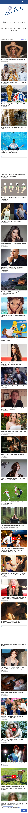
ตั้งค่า (19, 807)
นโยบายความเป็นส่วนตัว (8, 806)
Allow (24, 810)
